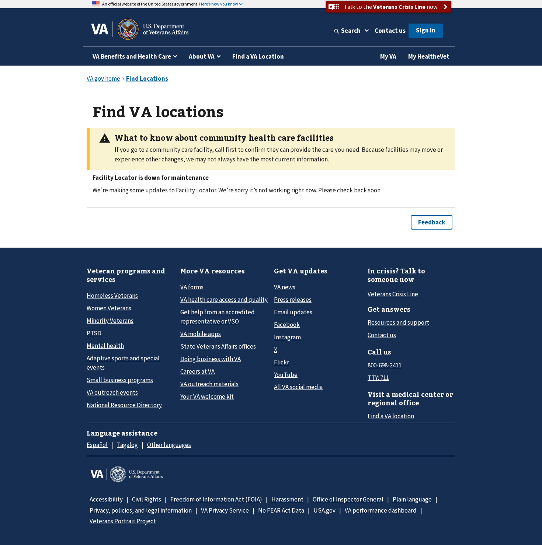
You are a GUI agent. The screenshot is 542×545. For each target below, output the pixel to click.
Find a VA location (391, 416)
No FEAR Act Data (281, 510)
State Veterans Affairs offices (218, 346)
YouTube (286, 375)
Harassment (287, 499)
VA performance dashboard (381, 510)
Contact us (390, 31)
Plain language (412, 499)
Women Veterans (109, 308)
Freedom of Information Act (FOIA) (216, 499)
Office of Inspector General (348, 499)
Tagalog (127, 445)
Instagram (287, 337)
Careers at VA (197, 371)
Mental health (105, 346)
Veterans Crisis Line (393, 294)
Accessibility (106, 499)
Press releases (293, 300)
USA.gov (324, 510)
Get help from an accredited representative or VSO (217, 316)
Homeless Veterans (112, 295)
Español (97, 445)
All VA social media (298, 387)
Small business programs (120, 380)
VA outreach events (112, 392)
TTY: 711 (378, 378)
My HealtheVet (428, 56)
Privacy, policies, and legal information (141, 510)
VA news (284, 287)
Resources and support (398, 322)
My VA (388, 56)
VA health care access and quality (224, 300)
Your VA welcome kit (207, 396)
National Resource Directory (124, 405)
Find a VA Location (258, 56)
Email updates (293, 312)
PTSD (94, 333)
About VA (202, 56)
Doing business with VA (210, 359)
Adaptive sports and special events (123, 362)
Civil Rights (146, 499)
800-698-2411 (385, 365)
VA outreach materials (209, 384)
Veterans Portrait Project (123, 521)
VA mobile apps (200, 334)
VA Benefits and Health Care (132, 56)
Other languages (169, 445)
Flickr (281, 362)
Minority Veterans (110, 321)
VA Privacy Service (225, 510)
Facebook (287, 325)
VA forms (192, 287)
